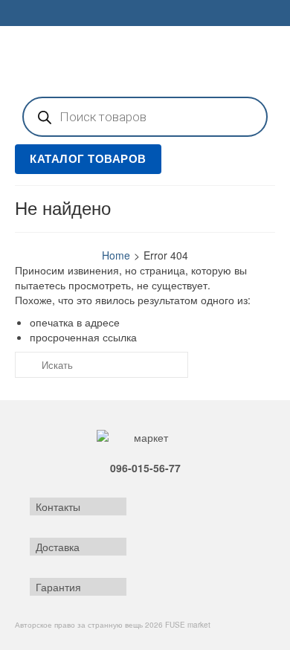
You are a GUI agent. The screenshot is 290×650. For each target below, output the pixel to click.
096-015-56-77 (145, 467)
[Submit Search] (26, 365)
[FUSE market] (145, 59)
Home (116, 255)
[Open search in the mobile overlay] (145, 116)
